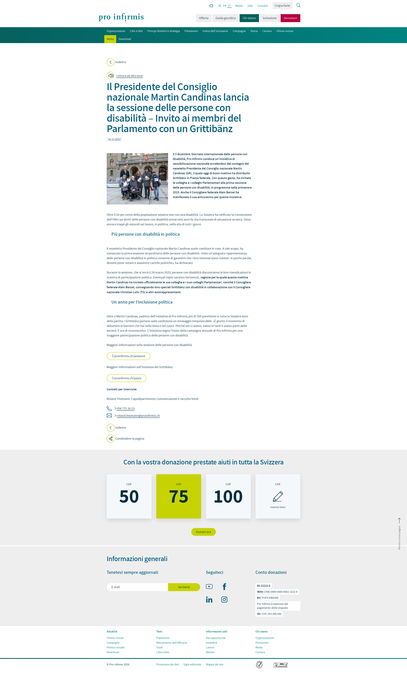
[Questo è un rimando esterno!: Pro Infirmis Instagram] (226, 600)
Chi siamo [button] (248, 18)
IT (229, 6)
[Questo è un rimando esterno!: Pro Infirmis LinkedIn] (210, 600)
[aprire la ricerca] (296, 5)
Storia (254, 31)
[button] (126, 76)
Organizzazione (116, 31)
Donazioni (290, 18)
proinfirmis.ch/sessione (129, 356)
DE (219, 5)
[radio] (129, 496)
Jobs (250, 5)
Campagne (239, 31)
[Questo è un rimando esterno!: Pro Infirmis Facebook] (226, 587)
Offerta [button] (203, 18)
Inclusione (270, 18)
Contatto (262, 5)
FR (224, 5)
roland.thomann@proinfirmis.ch (138, 416)
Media (239, 5)
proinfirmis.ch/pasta (127, 378)
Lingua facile (282, 6)
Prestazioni (191, 31)
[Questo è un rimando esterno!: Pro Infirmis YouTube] (210, 587)
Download (125, 39)
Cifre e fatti (136, 31)
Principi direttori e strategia (164, 31)
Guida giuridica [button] (226, 18)
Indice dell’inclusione (215, 31)
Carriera (267, 31)
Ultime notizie (284, 31)
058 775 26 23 (126, 408)
